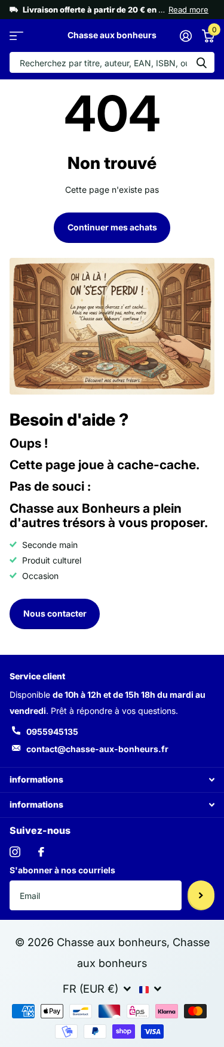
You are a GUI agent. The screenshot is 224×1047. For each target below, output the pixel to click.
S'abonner (201, 895)
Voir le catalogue (16, 35)
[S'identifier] (185, 35)
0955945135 (52, 731)
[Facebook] (41, 852)
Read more (188, 9)
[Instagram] (15, 851)
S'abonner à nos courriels (62, 870)
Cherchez (201, 62)
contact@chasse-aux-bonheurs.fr (97, 749)
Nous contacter (55, 613)
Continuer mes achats (112, 227)
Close (112, 780)
